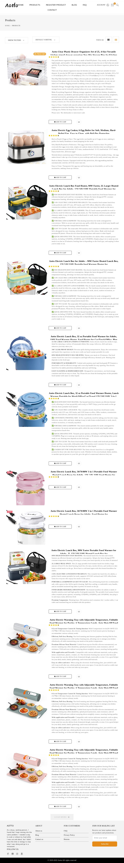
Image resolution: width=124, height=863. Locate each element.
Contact (52, 10)
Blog (74, 5)
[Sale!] (26, 491)
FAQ (85, 5)
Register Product (56, 5)
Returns (67, 839)
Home (21, 5)
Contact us (39, 839)
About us (38, 831)
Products (34, 5)
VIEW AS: (100, 40)
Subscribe (104, 844)
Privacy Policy (69, 835)
